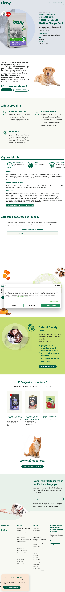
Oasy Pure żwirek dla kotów (39, 570)
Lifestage (19, 530)
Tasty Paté (19, 555)
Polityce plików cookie (22, 296)
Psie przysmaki (20, 563)
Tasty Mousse (36, 551)
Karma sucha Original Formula (23, 528)
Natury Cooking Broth (37, 562)
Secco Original (36, 528)
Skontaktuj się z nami (55, 2)
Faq (49, 2)
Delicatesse (35, 555)
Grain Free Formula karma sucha (24, 539)
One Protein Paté (20, 548)
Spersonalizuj (32, 305)
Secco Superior (36, 530)
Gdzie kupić (6, 89)
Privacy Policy (54, 506)
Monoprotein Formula (21, 532)
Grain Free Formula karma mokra (24, 552)
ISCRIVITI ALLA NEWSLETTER (12, 587)
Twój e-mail (35, 499)
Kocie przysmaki (36, 568)
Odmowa (14, 305)
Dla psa (19, 525)
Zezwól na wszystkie (51, 305)
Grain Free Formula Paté (22, 550)
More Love (35, 566)
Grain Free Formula (21, 537)
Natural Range (20, 561)
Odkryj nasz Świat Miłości (47, 366)
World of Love (5, 525)
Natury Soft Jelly (20, 559)
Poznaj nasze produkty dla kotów (32, 466)
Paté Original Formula (21, 541)
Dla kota (35, 525)
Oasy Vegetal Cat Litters (38, 573)
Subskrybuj (58, 499)
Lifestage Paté (20, 543)
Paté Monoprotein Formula (22, 546)
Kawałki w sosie (36, 546)
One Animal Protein (21, 535)
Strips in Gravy (20, 557)
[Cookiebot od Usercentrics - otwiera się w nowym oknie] (54, 285)
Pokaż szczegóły (54, 301)
